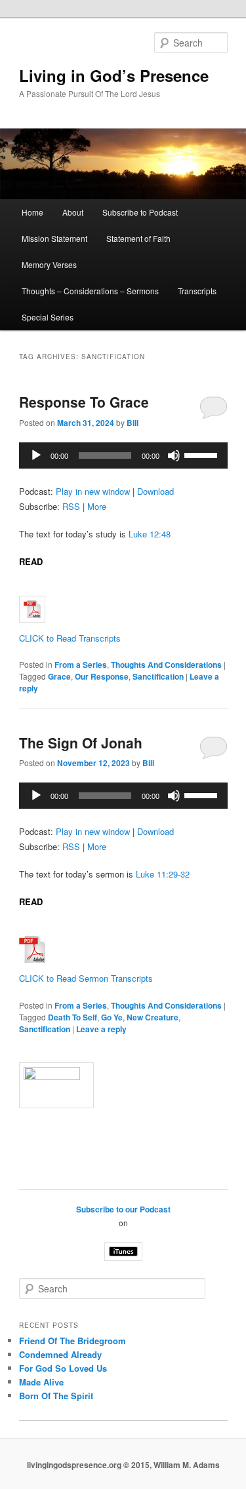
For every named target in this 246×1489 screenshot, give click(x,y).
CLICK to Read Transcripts (70, 638)
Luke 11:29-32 (163, 874)
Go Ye (112, 1017)
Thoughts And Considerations (166, 664)
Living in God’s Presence (114, 75)
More (96, 506)
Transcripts (197, 290)
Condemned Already (60, 1354)
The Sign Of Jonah (80, 742)
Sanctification (158, 676)
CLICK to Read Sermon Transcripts (86, 978)
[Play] (36, 455)
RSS (71, 506)
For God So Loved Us (63, 1368)
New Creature (152, 1017)
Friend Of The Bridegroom (72, 1340)
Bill (132, 423)
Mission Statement (54, 238)
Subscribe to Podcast (140, 212)
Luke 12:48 (150, 534)
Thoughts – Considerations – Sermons (90, 290)
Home (32, 212)
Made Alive (41, 1382)
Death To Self (72, 1017)
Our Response (102, 676)
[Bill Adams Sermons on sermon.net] (123, 1085)
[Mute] (173, 455)
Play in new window (93, 491)
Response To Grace (84, 402)
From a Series (80, 664)
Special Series (47, 316)
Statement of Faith (138, 238)
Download (155, 491)
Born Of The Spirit (56, 1395)
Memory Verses (49, 264)
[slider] (202, 454)
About (72, 212)
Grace (59, 676)
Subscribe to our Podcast (123, 1209)
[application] (123, 455)
